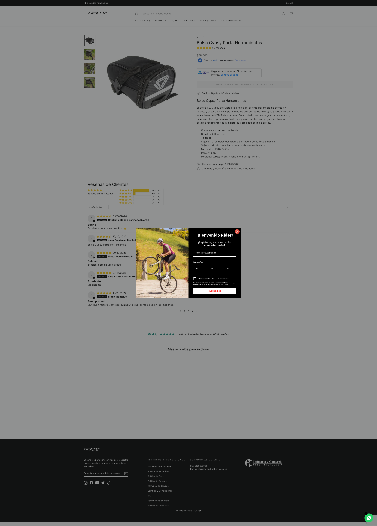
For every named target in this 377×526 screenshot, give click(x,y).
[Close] (237, 231)
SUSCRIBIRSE (215, 291)
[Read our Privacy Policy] (234, 283)
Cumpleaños (198, 262)
